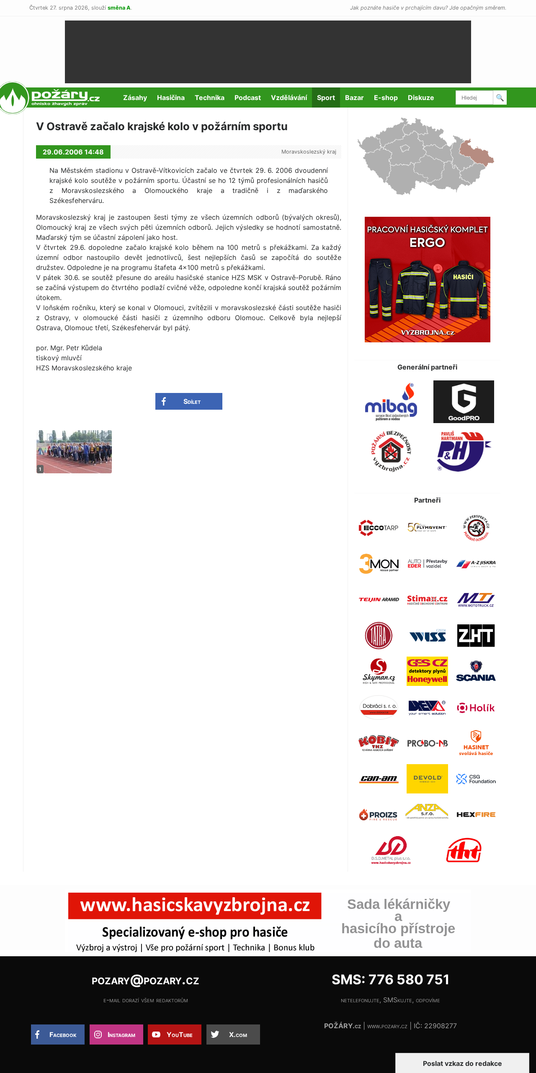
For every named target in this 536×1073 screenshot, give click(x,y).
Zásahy (135, 97)
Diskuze (421, 97)
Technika (209, 97)
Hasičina (171, 97)
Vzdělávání (289, 97)
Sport (326, 97)
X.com (238, 1034)
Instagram (121, 1034)
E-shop (386, 97)
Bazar (354, 97)
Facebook (63, 1034)
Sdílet (192, 401)
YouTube (180, 1034)
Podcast (247, 97)
